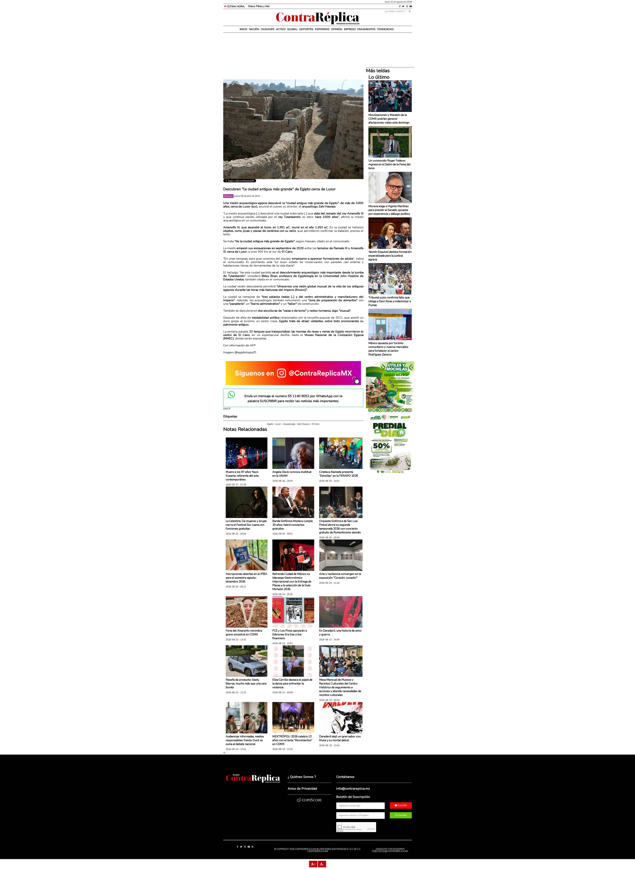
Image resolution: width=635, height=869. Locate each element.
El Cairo (315, 424)
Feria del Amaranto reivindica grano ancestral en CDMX (244, 632)
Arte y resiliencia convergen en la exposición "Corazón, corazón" (340, 576)
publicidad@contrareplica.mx (390, 851)
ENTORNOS (322, 29)
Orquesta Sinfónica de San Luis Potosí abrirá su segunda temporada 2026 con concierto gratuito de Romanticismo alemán (340, 526)
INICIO (243, 29)
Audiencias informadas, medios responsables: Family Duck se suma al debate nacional (245, 740)
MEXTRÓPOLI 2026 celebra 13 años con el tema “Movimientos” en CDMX (292, 740)
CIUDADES (267, 29)
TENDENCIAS (385, 29)
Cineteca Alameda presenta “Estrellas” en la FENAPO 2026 (338, 474)
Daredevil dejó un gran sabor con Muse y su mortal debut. (340, 738)
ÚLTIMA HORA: (235, 6)
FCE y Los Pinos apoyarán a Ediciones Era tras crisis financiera (289, 634)
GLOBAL (292, 29)
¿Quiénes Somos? (395, 11)
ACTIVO (281, 29)
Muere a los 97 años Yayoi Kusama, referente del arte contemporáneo (242, 475)
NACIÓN (254, 29)
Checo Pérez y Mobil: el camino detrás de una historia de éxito (283, 6)
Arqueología (289, 424)
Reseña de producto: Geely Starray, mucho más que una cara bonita (246, 683)
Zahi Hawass (303, 424)
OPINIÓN (336, 29)
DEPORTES (306, 29)
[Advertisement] (293, 56)
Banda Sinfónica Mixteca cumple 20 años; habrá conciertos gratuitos (292, 525)
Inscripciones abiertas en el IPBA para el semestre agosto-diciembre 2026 (246, 577)
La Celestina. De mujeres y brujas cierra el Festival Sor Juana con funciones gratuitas (246, 525)
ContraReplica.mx (317, 851)
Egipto (270, 424)
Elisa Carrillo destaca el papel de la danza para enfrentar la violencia (292, 683)
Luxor (278, 424)
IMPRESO (350, 29)
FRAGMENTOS (366, 29)
